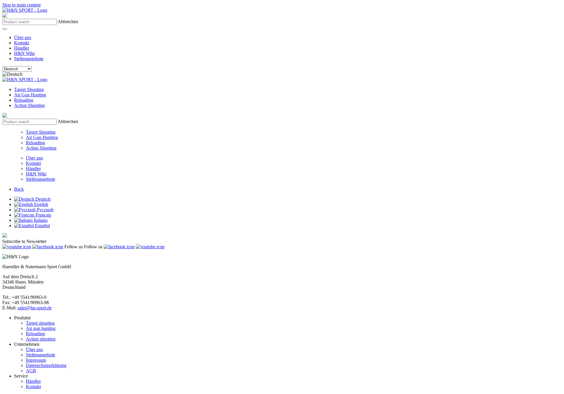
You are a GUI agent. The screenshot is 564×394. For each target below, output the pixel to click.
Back (19, 189)
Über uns (22, 37)
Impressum (36, 360)
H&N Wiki (24, 53)
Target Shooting (29, 89)
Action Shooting (29, 105)
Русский (44, 209)
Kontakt (21, 42)
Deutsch (42, 199)
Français (42, 214)
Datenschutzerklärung (46, 365)
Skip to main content (21, 4)
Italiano (40, 220)
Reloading (23, 100)
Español (42, 225)
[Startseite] (24, 10)
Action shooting (41, 338)
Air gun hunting (41, 328)
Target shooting (40, 323)
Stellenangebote (28, 58)
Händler (21, 48)
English (40, 204)
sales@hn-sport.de (35, 307)
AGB (31, 370)
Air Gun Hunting (30, 94)
